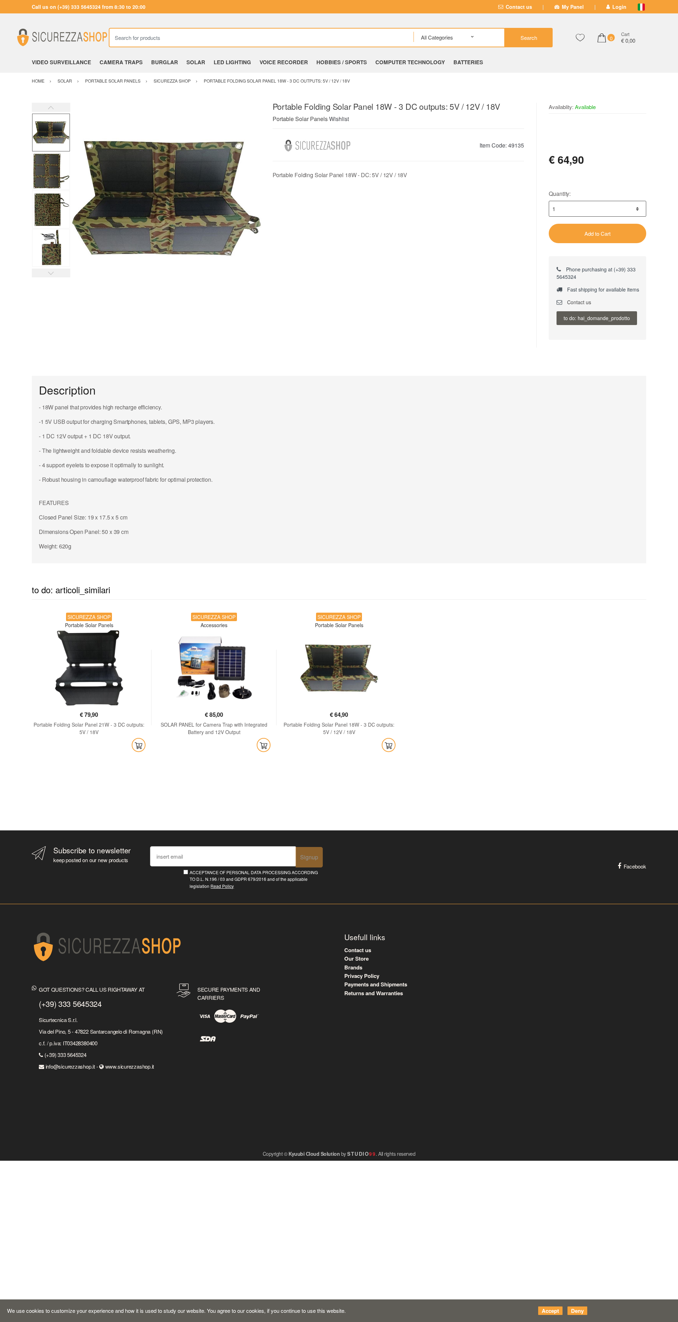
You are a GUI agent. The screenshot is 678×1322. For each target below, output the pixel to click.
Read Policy (222, 886)
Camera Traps (121, 62)
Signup (309, 857)
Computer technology (410, 62)
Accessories (214, 625)
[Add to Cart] (138, 745)
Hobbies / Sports (341, 62)
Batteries (468, 62)
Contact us (519, 6)
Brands (353, 967)
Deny (577, 1311)
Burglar (164, 62)
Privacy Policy (361, 976)
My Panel (573, 6)
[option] (166, 198)
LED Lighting (232, 62)
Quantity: (560, 194)
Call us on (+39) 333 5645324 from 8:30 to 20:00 (88, 6)
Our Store (356, 958)
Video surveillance (61, 62)
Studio (361, 1153)
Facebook (635, 866)
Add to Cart (597, 233)
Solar (195, 62)
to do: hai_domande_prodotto (597, 318)
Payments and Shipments (375, 984)
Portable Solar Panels (300, 119)
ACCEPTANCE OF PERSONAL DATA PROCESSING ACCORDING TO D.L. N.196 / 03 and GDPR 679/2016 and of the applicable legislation (254, 879)
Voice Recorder (284, 62)
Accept (550, 1311)
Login (619, 6)
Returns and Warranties (373, 993)
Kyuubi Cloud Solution (314, 1153)
